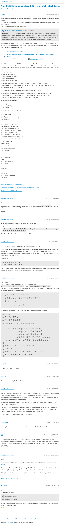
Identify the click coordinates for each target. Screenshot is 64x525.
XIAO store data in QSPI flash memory (11, 184)
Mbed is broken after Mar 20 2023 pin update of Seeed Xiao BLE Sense (20, 187)
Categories (8, 518)
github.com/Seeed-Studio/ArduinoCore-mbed (14, 51)
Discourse (10, 522)
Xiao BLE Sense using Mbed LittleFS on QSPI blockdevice (30, 6)
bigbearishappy (34, 59)
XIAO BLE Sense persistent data (13, 30)
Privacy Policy (35, 518)
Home (2, 518)
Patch (2, 464)
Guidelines (16, 518)
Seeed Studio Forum (6, 1)
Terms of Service (24, 518)
